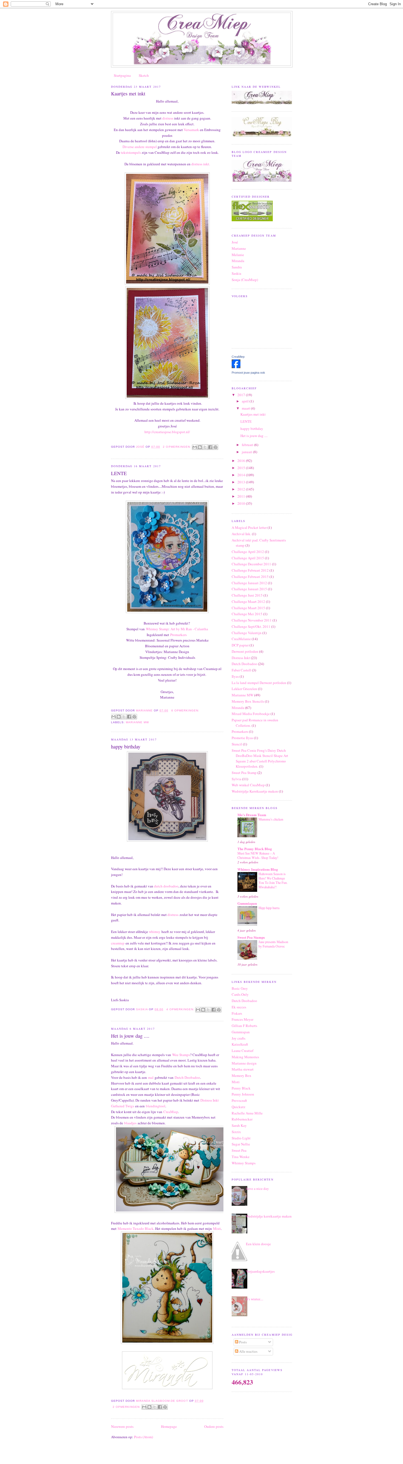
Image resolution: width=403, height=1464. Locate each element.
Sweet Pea (239, 1150)
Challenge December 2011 (251, 563)
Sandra (237, 267)
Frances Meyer (242, 1019)
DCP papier (240, 645)
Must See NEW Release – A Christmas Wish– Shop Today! (257, 855)
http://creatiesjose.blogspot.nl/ (167, 431)
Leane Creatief (242, 1050)
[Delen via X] (205, 447)
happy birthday (125, 746)
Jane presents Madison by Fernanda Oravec (273, 944)
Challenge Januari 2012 (249, 582)
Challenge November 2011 (252, 620)
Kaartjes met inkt (128, 93)
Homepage (169, 1426)
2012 (241, 489)
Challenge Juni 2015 (247, 595)
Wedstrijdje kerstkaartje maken (269, 1216)
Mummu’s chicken (271, 819)
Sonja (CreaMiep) (245, 279)
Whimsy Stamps (244, 1163)
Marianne (239, 248)
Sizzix (236, 1131)
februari (248, 444)
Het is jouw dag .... (130, 1035)
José (235, 242)
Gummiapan (247, 903)
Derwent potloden (245, 651)
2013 (241, 482)
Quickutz (238, 1106)
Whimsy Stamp (157, 628)
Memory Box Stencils (248, 701)
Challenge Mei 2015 (247, 613)
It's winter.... (254, 1298)
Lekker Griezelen (244, 688)
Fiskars (237, 1013)
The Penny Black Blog (254, 848)
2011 (241, 496)
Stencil (237, 744)
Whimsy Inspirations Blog (257, 869)
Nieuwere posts (122, 1426)
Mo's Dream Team (251, 814)
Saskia (236, 273)
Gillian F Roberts (244, 1025)
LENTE (119, 473)
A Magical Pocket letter (249, 527)
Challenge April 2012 (248, 551)
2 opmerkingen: (177, 446)
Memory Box (241, 1075)
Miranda (238, 260)
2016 (241, 460)
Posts (242, 1342)
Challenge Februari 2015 (250, 576)
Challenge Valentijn (247, 632)
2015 (241, 467)
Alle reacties (247, 1351)
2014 (241, 474)
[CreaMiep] (236, 366)
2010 (241, 503)
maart (246, 408)
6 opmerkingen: (185, 710)
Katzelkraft (240, 1044)
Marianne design (244, 1063)
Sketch (144, 75)
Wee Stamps (181, 1054)
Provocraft (239, 1100)
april (245, 401)
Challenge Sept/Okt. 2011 (251, 626)
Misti (217, 1228)
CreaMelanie (241, 638)
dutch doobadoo (166, 886)
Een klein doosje (258, 1243)
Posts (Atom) (143, 1436)
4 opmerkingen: (180, 1009)
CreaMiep (170, 1111)
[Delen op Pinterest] (215, 447)
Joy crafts (238, 1038)
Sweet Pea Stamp (244, 772)
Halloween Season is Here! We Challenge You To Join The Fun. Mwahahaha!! (273, 880)
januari (247, 451)
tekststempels (131, 152)
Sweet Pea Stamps (251, 937)
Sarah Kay (239, 1125)
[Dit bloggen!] (200, 447)
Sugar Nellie (241, 1144)
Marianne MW (137, 722)
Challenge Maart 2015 (248, 607)
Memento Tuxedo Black (136, 1228)
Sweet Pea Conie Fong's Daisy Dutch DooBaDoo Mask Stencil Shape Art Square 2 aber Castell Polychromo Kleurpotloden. (260, 758)
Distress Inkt (241, 657)
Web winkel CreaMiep (248, 784)
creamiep (117, 943)
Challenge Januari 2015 (249, 588)
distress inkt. (200, 163)
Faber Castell (241, 670)
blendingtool (155, 1105)
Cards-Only (240, 994)
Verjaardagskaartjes (260, 1271)
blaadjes (130, 1122)
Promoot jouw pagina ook (248, 372)
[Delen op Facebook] (210, 447)
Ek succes (239, 1007)
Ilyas (235, 676)
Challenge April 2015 (248, 557)
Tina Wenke (240, 1156)
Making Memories (245, 1056)
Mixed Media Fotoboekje (251, 713)
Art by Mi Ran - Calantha (189, 628)
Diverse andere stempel (140, 146)
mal (151, 1077)
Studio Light (241, 1138)
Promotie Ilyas (242, 737)
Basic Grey (240, 988)
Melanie (238, 254)
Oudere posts (213, 1426)
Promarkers (179, 634)
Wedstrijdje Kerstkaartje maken (255, 791)
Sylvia (236, 778)
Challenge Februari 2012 (250, 570)
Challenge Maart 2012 (248, 601)
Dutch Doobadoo (187, 1077)
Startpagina (122, 75)
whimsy (154, 931)
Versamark (192, 129)
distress (168, 118)
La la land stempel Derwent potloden (259, 682)
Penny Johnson (243, 1094)
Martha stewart (243, 1069)
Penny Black (241, 1088)
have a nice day (257, 1188)
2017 (241, 394)
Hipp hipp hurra (269, 908)
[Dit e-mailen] (194, 447)
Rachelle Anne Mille (247, 1113)
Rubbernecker (242, 1119)
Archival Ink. (241, 533)
